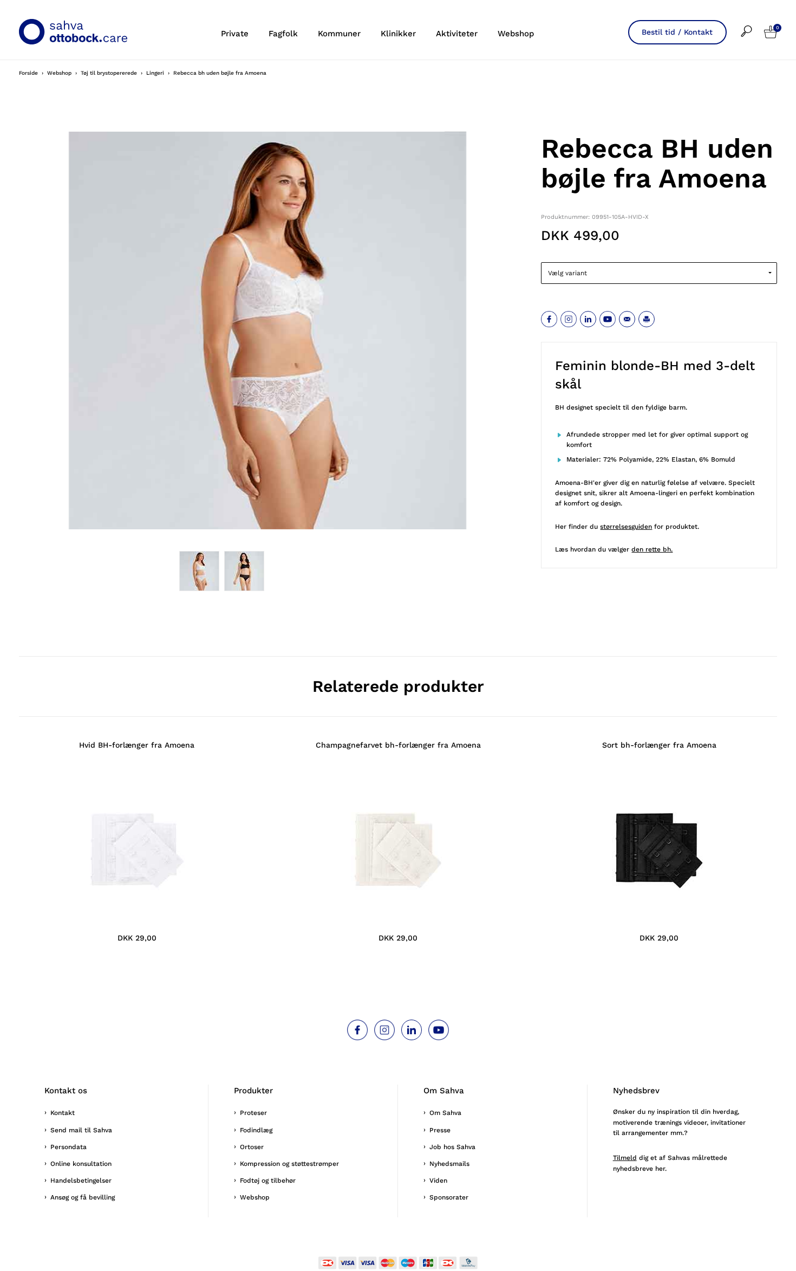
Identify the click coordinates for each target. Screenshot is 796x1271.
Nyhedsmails (449, 1164)
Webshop (516, 33)
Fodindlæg (256, 1130)
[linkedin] (588, 319)
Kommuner (339, 33)
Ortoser (252, 1147)
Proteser (253, 1113)
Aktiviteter (457, 33)
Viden (438, 1180)
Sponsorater (448, 1197)
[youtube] (607, 319)
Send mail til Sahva (81, 1130)
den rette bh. (652, 549)
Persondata (68, 1147)
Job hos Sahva (452, 1147)
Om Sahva (445, 1113)
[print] (646, 319)
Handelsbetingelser (81, 1180)
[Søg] (752, 24)
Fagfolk (283, 33)
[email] (627, 319)
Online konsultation (81, 1164)
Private (235, 33)
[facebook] (549, 319)
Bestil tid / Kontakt (677, 32)
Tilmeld (625, 1158)
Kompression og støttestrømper (289, 1164)
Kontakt (62, 1113)
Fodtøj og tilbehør (268, 1180)
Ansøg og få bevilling (82, 1197)
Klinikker (398, 33)
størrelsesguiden (626, 526)
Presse (440, 1130)
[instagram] (568, 319)
